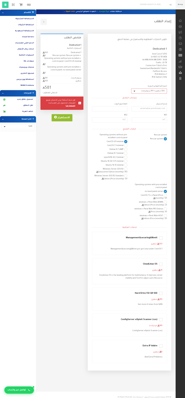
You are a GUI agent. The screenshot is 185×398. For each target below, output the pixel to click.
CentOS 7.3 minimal (115, 146)
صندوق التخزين (27, 73)
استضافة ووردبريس (25, 79)
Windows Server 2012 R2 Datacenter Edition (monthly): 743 (112, 170)
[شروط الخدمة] (180, 73)
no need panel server (154, 192)
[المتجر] (180, 26)
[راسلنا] (180, 44)
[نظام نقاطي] (180, 67)
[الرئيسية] (180, 21)
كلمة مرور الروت (120, 104)
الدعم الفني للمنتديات (24, 43)
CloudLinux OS (150, 264)
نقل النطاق (28, 105)
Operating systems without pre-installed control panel (113, 136)
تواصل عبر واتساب (17, 390)
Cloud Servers (28, 37)
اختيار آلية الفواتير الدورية (157, 86)
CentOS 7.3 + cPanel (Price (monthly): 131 (154, 196)
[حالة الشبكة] (180, 61)
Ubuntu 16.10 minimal (115, 165)
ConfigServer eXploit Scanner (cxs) (139, 320)
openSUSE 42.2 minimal (114, 157)
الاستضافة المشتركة (24, 19)
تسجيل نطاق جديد (25, 99)
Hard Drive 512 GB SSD (146, 293)
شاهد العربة (28, 112)
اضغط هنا (70, 106)
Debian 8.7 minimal (116, 154)
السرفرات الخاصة (26, 55)
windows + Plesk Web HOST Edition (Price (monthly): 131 (153, 217)
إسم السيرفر (161, 104)
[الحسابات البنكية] (180, 55)
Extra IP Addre (150, 346)
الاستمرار (63, 117)
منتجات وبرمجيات (26, 67)
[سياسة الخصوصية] (180, 78)
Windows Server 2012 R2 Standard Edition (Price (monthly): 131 (110, 177)
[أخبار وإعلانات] (180, 32)
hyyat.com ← (69, 12)
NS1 (165, 115)
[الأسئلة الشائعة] (180, 49)
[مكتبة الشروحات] (180, 38)
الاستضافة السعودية (24, 31)
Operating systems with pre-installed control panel (151, 186)
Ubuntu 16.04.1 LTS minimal (112, 161)
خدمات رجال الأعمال (25, 49)
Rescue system (160, 135)
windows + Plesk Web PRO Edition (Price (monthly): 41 (150, 210)
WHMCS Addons (27, 86)
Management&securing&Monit (141, 238)
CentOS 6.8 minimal (115, 142)
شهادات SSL (29, 61)
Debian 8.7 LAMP (117, 150)
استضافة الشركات (26, 25)
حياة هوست (104, 12)
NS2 (125, 115)
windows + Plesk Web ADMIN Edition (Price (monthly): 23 (153, 203)
